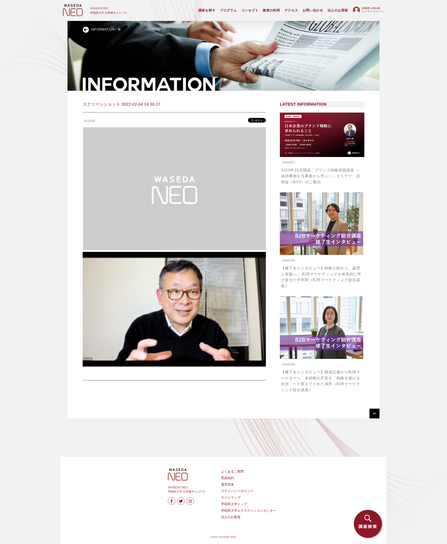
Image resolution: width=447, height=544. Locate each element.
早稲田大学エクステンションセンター (248, 510)
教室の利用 (271, 10)
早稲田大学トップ (234, 504)
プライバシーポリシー (237, 491)
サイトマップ (230, 497)
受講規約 (227, 478)
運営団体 (227, 484)
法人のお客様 (338, 10)
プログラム (228, 10)
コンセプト (250, 10)
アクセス (291, 10)
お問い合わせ (313, 10)
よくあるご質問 (232, 471)
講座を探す (207, 10)
